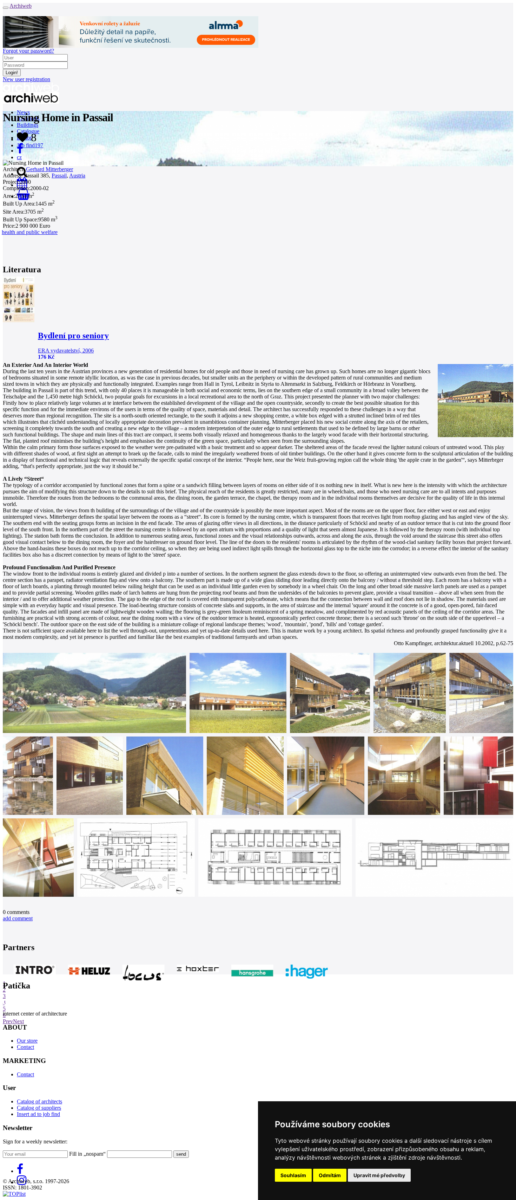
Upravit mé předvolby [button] (379, 1175)
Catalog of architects (39, 1101)
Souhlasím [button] (293, 1175)
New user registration (26, 79)
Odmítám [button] (330, 1175)
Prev (8, 1021)
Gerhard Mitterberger (49, 169)
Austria (77, 176)
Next (18, 1021)
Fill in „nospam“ (87, 1154)
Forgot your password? (28, 51)
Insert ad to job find (38, 1114)
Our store (27, 1041)
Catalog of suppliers (39, 1108)
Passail (59, 176)
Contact (25, 1047)
